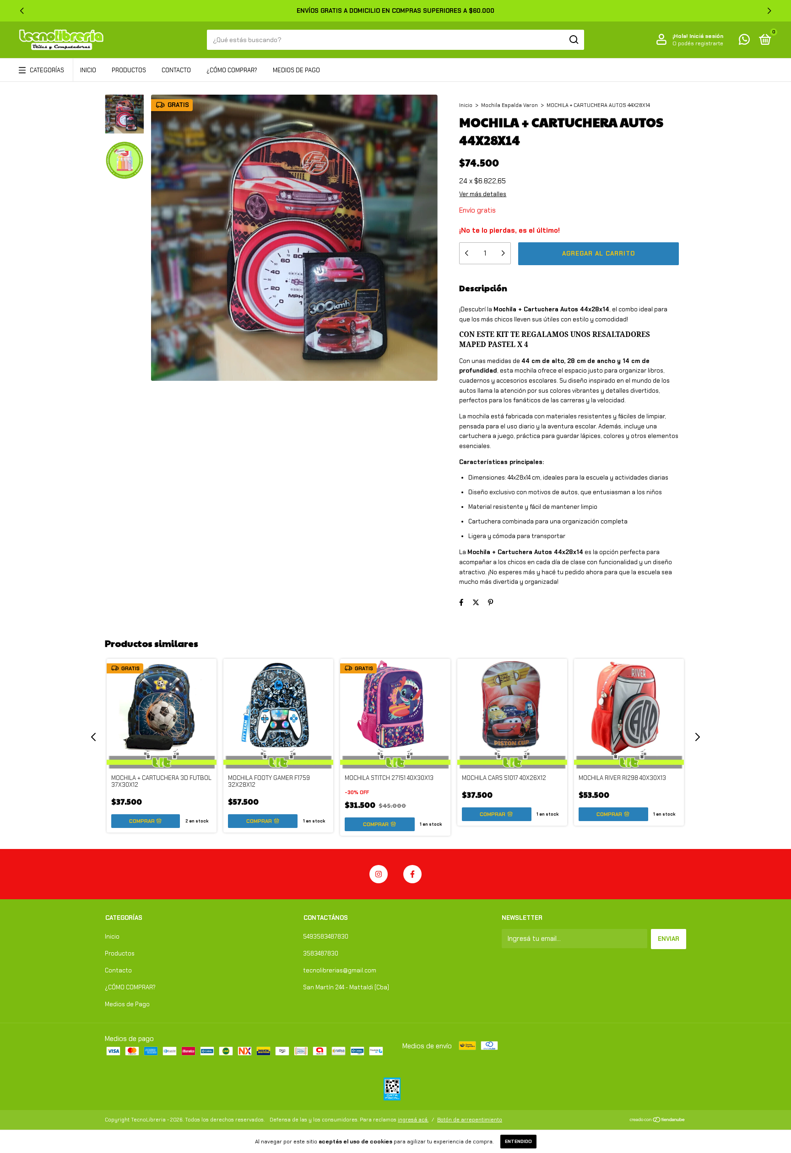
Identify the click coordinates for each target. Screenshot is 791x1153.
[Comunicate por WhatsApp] (744, 41)
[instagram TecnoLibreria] (378, 874)
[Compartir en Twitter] (475, 602)
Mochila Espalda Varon (509, 105)
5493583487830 (325, 936)
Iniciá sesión (706, 36)
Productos (129, 70)
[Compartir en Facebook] (461, 602)
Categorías (47, 70)
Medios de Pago (296, 70)
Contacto (176, 70)
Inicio (88, 70)
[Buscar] (573, 40)
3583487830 (320, 953)
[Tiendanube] (657, 1120)
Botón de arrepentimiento (469, 1119)
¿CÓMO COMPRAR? (231, 70)
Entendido (518, 1141)
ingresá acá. (413, 1119)
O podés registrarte (697, 43)
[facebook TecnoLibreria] (412, 874)
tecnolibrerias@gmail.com (339, 970)
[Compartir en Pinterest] (490, 602)
